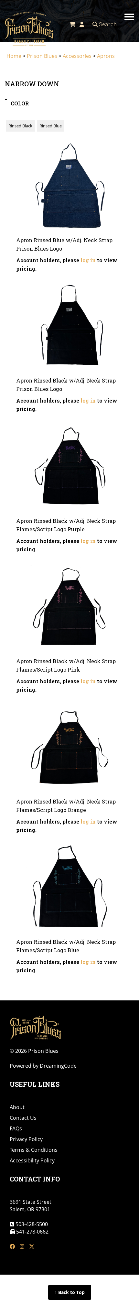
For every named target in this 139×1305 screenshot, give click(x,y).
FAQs (16, 1128)
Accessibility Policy (32, 1160)
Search (107, 24)
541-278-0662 (31, 1231)
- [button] (6, 98)
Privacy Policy (26, 1139)
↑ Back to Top (70, 1292)
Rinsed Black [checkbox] (20, 126)
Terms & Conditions (34, 1149)
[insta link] (22, 1246)
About (17, 1107)
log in (88, 260)
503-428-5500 (31, 1224)
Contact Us (23, 1117)
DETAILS (69, 209)
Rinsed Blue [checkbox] (50, 126)
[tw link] (31, 1246)
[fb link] (12, 1246)
